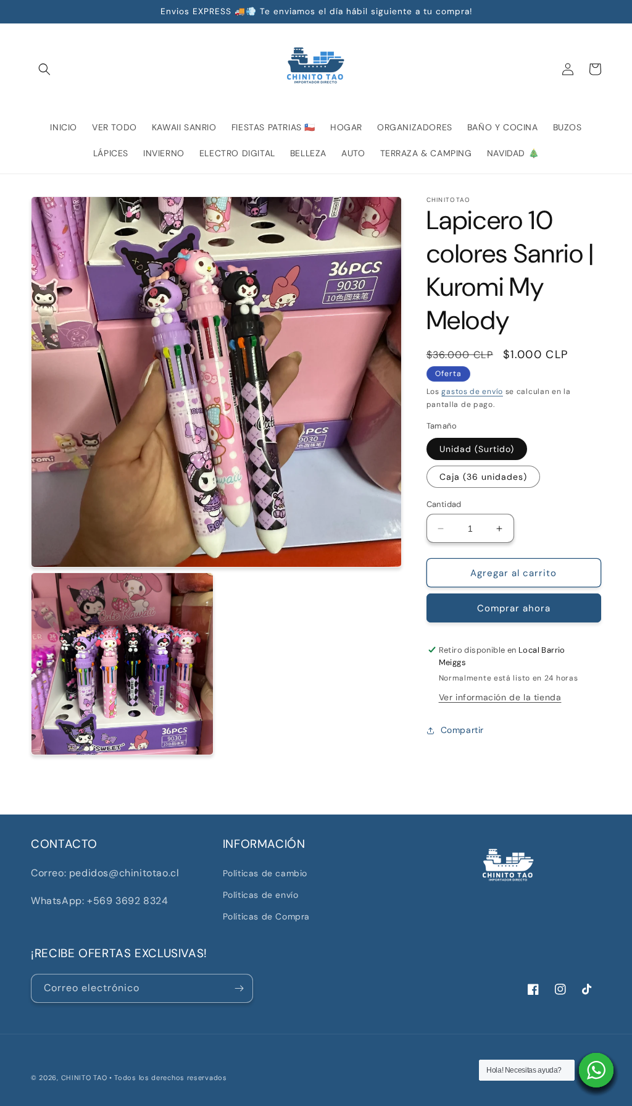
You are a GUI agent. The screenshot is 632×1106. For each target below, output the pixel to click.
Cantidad (444, 504)
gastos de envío (472, 391)
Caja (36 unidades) (483, 476)
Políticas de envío (261, 894)
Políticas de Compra (266, 916)
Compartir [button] (462, 729)
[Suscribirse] (238, 988)
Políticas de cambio (265, 873)
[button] (44, 69)
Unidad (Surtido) (476, 449)
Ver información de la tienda (500, 697)
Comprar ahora (514, 608)
